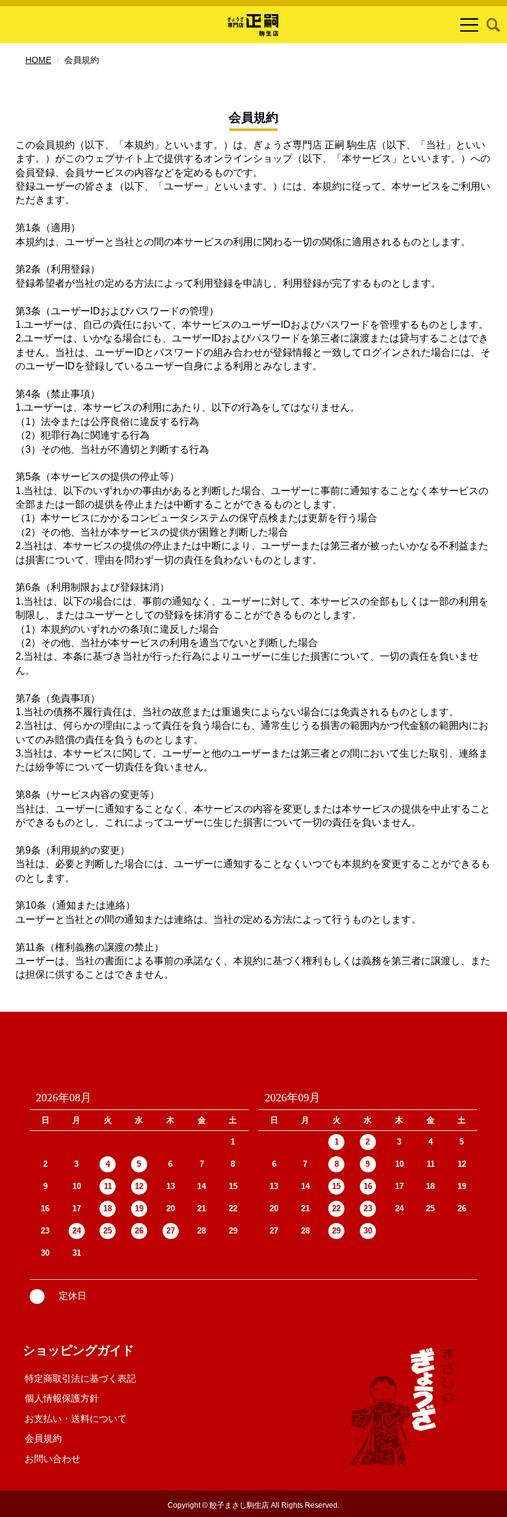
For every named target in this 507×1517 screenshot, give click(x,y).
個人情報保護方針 (62, 1398)
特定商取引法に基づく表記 (80, 1378)
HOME (38, 60)
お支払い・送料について (76, 1418)
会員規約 (43, 1438)
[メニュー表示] (469, 24)
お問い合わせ (52, 1458)
